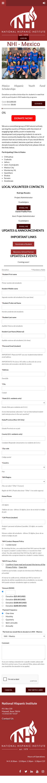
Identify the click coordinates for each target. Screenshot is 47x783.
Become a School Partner (23, 252)
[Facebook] (20, 771)
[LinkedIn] (31, 771)
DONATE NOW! (23, 118)
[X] (25, 771)
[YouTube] (37, 771)
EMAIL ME (23, 208)
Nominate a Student (23, 244)
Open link (23, 567)
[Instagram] (42, 771)
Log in (23, 38)
